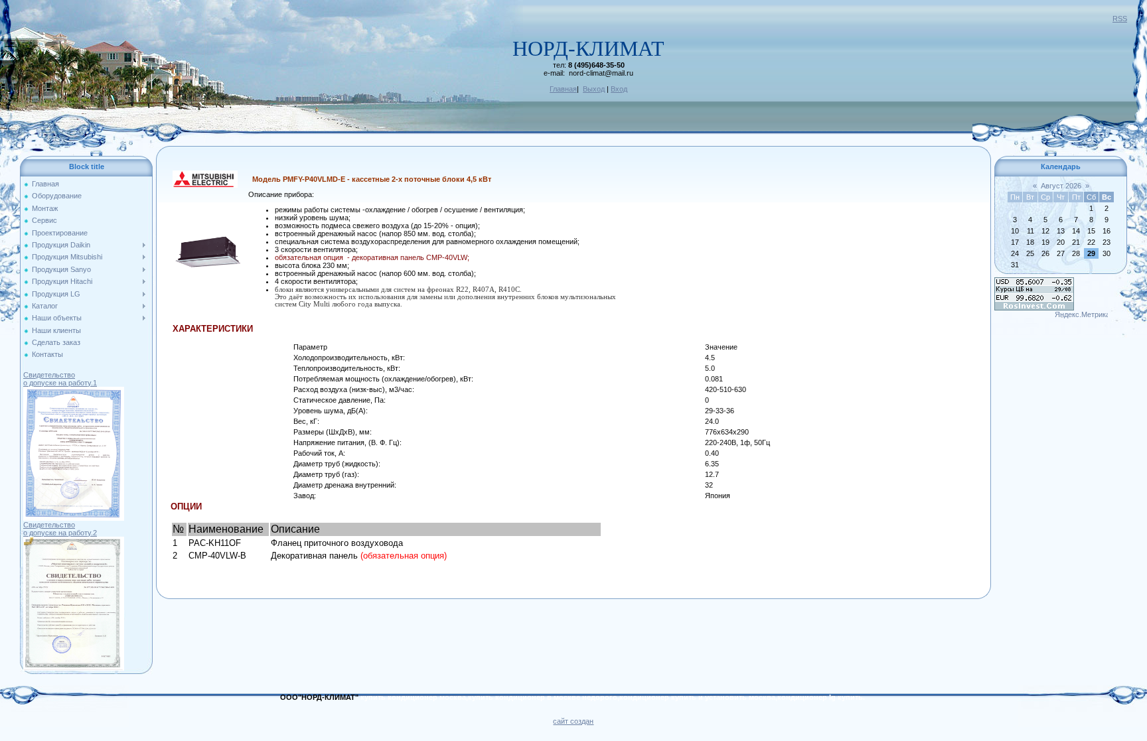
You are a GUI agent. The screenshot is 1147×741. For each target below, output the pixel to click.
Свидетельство (49, 375)
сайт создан (573, 721)
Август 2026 (1061, 186)
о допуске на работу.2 (60, 533)
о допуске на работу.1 (60, 383)
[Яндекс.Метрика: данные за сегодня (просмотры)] (1081, 315)
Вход (619, 89)
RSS (1119, 19)
